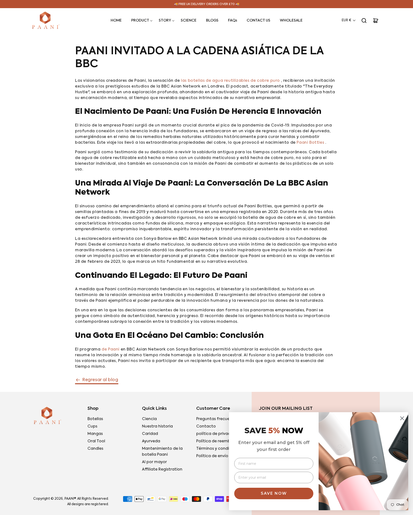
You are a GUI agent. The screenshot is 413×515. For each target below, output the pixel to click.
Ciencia (149, 419)
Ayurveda (151, 441)
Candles (95, 449)
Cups (92, 426)
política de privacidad (217, 434)
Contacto (206, 426)
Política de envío (212, 456)
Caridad (150, 434)
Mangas (95, 434)
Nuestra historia (157, 426)
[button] (140, 20)
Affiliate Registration (162, 469)
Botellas (95, 419)
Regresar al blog (100, 380)
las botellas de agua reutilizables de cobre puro (230, 81)
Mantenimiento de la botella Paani (162, 452)
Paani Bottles (310, 143)
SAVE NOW (274, 493)
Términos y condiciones (218, 449)
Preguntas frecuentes (217, 419)
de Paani (111, 349)
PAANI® (70, 498)
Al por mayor (154, 462)
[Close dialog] (402, 418)
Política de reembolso (217, 441)
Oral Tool (96, 441)
